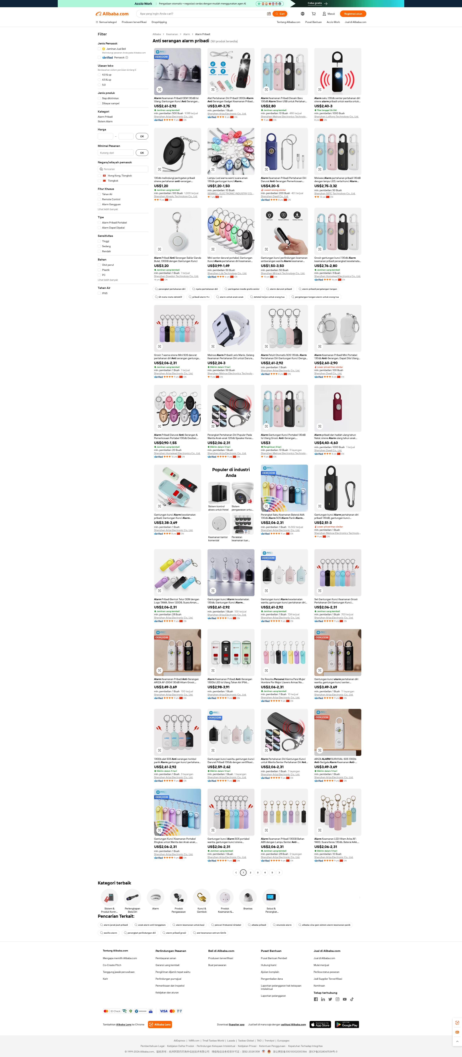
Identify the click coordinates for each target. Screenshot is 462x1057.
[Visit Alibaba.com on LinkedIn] (323, 999)
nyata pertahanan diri (207, 289)
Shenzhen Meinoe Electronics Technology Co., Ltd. (284, 116)
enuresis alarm (284, 925)
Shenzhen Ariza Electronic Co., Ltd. (173, 116)
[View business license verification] (263, 1051)
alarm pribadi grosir (176, 933)
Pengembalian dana (272, 978)
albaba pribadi (259, 925)
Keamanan (172, 34)
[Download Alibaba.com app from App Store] (320, 1024)
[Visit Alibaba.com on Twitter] (330, 999)
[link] (457, 1022)
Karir (105, 978)
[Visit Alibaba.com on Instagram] (337, 999)
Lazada (231, 1040)
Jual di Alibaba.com (324, 958)
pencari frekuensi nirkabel (228, 925)
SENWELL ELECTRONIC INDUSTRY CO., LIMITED (231, 193)
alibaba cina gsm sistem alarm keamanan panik (326, 925)
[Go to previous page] (236, 872)
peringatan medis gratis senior (244, 289)
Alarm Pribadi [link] (202, 34)
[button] (269, 14)
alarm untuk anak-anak (231, 297)
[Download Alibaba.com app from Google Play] (347, 1024)
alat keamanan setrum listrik (211, 933)
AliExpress (179, 1040)
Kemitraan (319, 985)
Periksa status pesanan (326, 971)
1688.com (193, 1040)
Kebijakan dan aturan (167, 992)
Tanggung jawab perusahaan (119, 971)
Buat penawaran (217, 965)
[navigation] (123, 453)
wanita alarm (110, 933)
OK (142, 136)
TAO (259, 1040)
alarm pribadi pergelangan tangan (319, 289)
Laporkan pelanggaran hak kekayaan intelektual (281, 987)
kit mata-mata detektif (170, 297)
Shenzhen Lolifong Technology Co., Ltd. (336, 116)
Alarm (186, 34)
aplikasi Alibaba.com (293, 1024)
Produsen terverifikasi (220, 958)
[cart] (314, 14)
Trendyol (269, 1040)
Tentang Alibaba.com (115, 950)
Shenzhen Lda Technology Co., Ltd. (227, 273)
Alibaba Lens (123, 1024)
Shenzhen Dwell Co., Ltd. (274, 196)
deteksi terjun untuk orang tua (269, 297)
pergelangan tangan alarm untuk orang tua (317, 297)
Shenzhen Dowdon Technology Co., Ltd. (176, 276)
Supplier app (237, 1024)
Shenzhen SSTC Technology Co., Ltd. (334, 193)
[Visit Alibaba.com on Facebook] (316, 999)
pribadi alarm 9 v (200, 297)
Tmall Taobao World (213, 1040)
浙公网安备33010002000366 (290, 1051)
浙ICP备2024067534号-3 (323, 1051)
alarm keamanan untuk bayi (190, 925)
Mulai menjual (321, 965)
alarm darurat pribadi (281, 289)
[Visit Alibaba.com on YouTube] (345, 999)
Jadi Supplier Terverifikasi (328, 978)
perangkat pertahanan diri (172, 289)
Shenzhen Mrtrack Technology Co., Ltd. (283, 273)
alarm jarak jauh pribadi (116, 925)
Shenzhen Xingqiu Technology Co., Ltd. (175, 196)
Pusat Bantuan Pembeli (274, 958)
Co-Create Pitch (112, 965)
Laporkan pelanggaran (273, 995)
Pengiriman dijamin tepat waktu (173, 971)
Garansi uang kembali (167, 965)
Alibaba (157, 34)
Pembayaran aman (166, 958)
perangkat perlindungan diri (142, 933)
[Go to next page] (279, 872)
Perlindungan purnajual (168, 978)
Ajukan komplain (270, 971)
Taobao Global (246, 1040)
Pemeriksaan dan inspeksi (170, 985)
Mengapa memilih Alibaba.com (120, 958)
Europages (283, 1040)
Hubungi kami (268, 965)
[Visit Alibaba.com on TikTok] (352, 999)
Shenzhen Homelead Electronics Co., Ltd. (337, 276)
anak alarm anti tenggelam (152, 925)
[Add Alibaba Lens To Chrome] (160, 1024)
